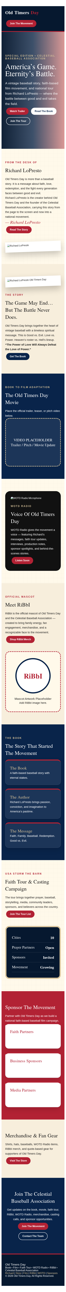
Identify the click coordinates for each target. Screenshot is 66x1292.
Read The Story (19, 229)
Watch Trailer (17, 111)
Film (25, 1273)
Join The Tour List (20, 914)
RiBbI (33, 1273)
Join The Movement (21, 23)
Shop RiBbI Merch (20, 639)
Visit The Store (18, 1160)
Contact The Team (33, 1236)
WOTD (41, 1273)
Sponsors (52, 1273)
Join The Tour (18, 121)
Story (18, 1273)
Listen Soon (22, 560)
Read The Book (44, 111)
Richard (9, 1273)
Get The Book (18, 356)
